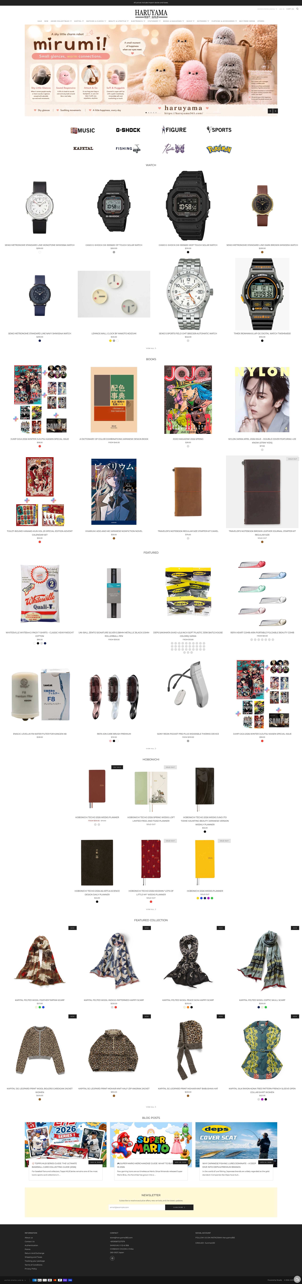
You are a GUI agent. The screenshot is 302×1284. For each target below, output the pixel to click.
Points (27, 1249)
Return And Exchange (34, 1253)
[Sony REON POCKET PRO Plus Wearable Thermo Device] (188, 694)
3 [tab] (151, 112)
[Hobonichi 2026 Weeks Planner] (205, 862)
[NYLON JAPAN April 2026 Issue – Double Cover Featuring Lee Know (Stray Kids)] (262, 399)
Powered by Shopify (275, 1280)
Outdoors (202, 21)
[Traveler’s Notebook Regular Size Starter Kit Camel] (188, 492)
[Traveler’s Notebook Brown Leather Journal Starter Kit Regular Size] (262, 492)
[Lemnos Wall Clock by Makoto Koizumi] (114, 294)
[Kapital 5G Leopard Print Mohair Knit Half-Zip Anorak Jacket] (114, 1049)
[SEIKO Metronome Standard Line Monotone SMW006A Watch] (40, 205)
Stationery (153, 21)
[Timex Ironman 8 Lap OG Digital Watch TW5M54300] (262, 294)
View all (150, 348)
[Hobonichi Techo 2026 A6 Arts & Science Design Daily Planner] (97, 862)
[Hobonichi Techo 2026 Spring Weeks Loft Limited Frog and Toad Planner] (151, 789)
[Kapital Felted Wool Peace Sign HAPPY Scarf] (188, 961)
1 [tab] (146, 112)
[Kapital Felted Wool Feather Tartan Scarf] (40, 961)
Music (189, 21)
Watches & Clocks (95, 21)
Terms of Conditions (33, 1265)
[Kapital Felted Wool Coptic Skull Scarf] (262, 961)
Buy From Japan (247, 21)
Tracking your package (35, 1261)
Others (261, 21)
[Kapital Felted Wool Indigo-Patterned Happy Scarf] (114, 961)
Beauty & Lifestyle (117, 21)
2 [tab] (148, 112)
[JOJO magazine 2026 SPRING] (188, 399)
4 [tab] (153, 112)
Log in (281, 9)
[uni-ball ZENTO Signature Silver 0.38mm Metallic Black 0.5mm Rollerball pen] (114, 593)
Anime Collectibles (60, 21)
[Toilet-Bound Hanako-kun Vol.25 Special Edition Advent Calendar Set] (40, 492)
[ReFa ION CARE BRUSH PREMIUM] (114, 694)
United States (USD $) (266, 9)
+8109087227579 (117, 1241)
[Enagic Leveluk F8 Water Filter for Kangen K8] (40, 694)
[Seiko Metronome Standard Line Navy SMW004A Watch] (40, 294)
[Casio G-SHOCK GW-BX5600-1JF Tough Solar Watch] (114, 205)
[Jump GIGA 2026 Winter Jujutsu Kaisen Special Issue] (40, 399)
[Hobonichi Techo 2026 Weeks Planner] (97, 789)
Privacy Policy (31, 1269)
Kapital (78, 21)
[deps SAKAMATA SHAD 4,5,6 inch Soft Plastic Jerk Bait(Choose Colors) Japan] (188, 593)
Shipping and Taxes (33, 1257)
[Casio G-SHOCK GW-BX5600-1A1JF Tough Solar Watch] (188, 205)
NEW (46, 21)
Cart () (290, 9)
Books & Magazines (172, 21)
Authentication (31, 1245)
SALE (40, 21)
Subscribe (178, 1207)
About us (29, 1237)
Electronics (137, 21)
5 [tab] (156, 112)
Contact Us (29, 1241)
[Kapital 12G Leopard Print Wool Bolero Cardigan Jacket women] (40, 1049)
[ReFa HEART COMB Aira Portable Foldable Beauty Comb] (262, 593)
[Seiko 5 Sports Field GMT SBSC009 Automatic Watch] (188, 294)
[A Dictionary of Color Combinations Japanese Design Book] (114, 399)
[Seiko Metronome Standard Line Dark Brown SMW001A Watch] (262, 205)
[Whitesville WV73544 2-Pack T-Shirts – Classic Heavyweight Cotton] (40, 593)
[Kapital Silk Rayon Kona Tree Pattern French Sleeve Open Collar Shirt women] (262, 1049)
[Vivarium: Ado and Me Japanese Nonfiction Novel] (114, 492)
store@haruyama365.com (121, 1237)
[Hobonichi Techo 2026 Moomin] (151, 862)
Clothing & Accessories (223, 21)
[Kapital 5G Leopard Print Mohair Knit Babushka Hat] (188, 1049)
